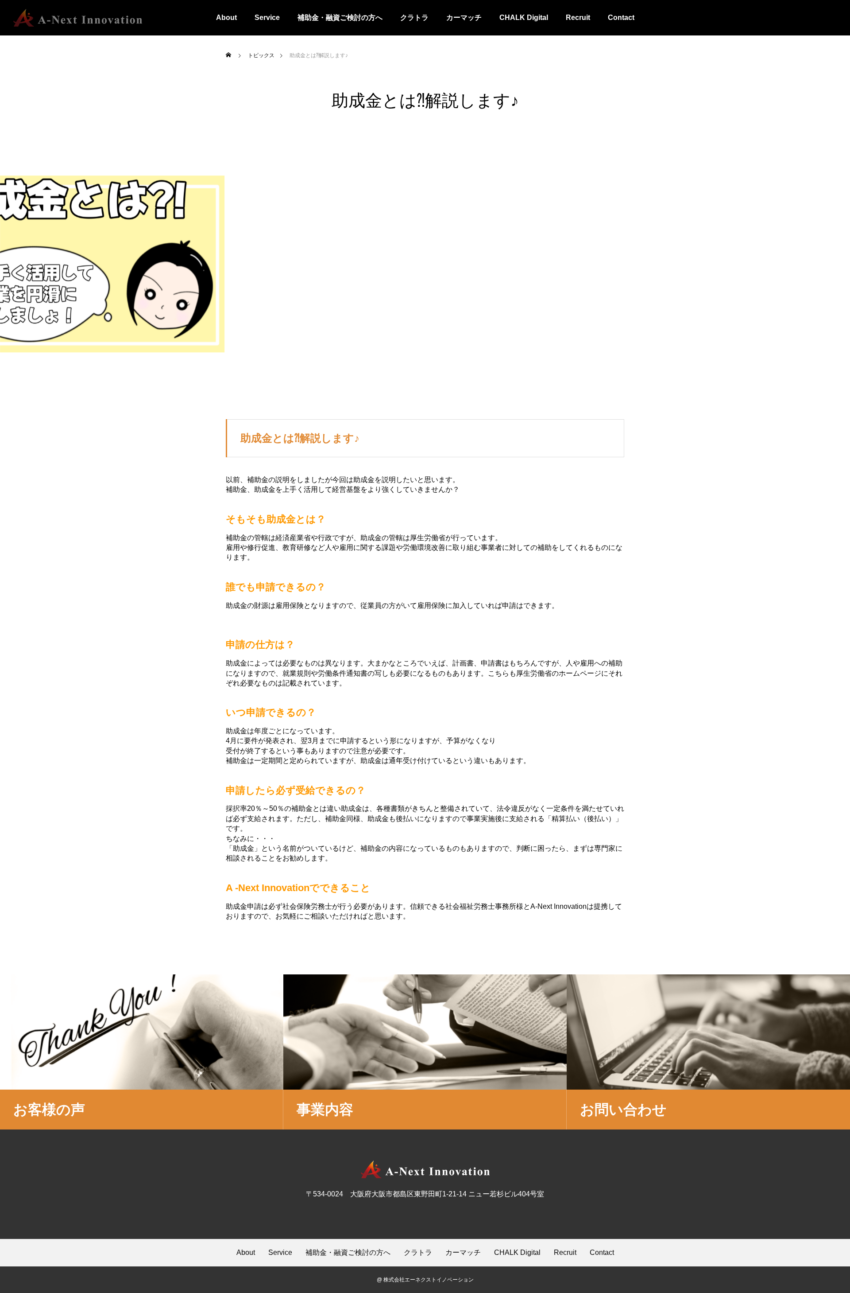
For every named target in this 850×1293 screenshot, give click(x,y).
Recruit (578, 17)
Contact (621, 17)
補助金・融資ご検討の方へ (340, 17)
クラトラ (414, 17)
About (226, 17)
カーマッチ (464, 17)
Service (267, 17)
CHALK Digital (523, 17)
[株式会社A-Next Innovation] (77, 17)
